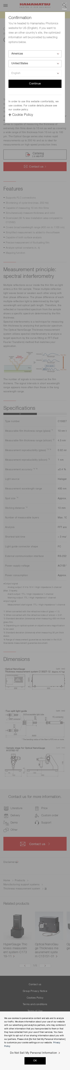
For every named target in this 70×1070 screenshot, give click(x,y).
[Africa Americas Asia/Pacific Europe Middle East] (35, 53)
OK (35, 1061)
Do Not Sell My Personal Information (33, 1053)
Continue (35, 83)
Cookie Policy (22, 114)
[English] (35, 73)
